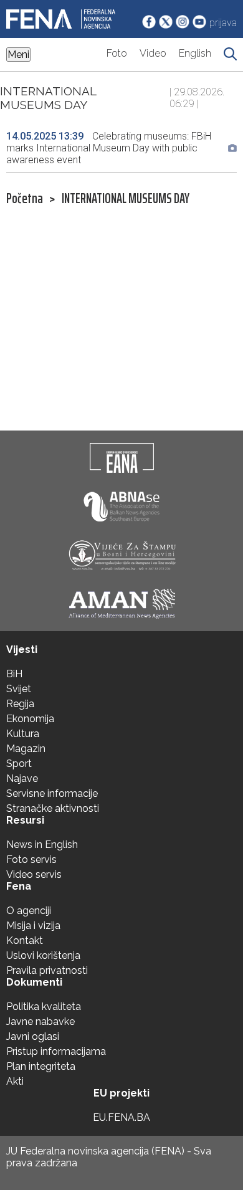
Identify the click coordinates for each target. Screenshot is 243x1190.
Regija (20, 704)
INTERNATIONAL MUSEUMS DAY (125, 198)
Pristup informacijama (56, 1051)
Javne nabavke (40, 1021)
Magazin (25, 748)
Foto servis (31, 859)
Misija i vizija (33, 925)
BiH (14, 674)
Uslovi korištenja (43, 955)
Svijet (18, 689)
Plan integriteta (40, 1066)
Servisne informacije (52, 793)
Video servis (34, 874)
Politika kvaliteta (43, 1006)
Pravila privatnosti (47, 970)
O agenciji (28, 910)
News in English (42, 844)
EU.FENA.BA (121, 1117)
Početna (24, 198)
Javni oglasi (32, 1036)
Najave (22, 778)
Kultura (22, 734)
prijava (223, 23)
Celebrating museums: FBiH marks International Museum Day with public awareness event (108, 148)
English (195, 53)
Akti (15, 1081)
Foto (117, 53)
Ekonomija (30, 719)
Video (153, 53)
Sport (19, 763)
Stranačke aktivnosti (52, 808)
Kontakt (24, 940)
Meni (18, 54)
